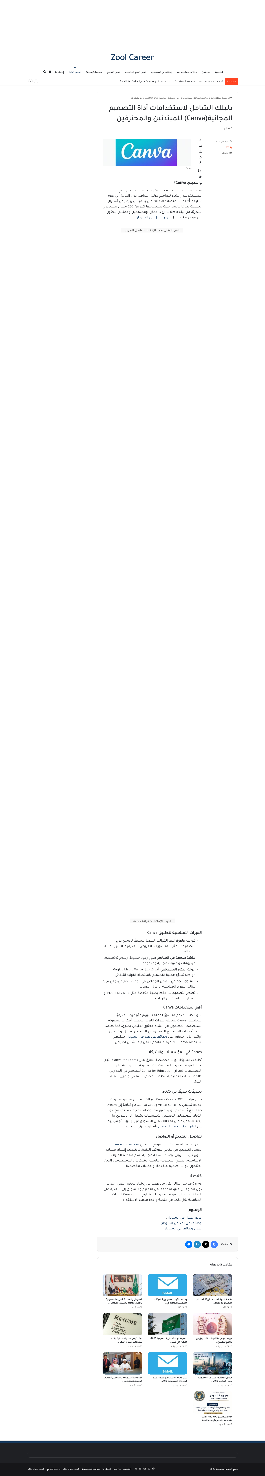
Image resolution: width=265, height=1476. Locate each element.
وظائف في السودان (187, 72)
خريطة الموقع (54, 1469)
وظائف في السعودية (161, 72)
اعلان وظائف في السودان (177, 1127)
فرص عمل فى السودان (153, 218)
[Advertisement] (132, 25)
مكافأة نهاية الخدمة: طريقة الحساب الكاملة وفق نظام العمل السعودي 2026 (186, 81)
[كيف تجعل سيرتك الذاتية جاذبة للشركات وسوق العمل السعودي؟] (122, 1324)
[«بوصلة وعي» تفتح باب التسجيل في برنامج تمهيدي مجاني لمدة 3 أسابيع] (212, 1324)
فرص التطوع (113, 72)
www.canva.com (126, 1145)
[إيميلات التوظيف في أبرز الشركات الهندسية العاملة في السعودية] (167, 1285)
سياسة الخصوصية (91, 1469)
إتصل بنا (59, 72)
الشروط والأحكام (71, 1469)
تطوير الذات (75, 72)
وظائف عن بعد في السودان (146, 1037)
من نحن (206, 72)
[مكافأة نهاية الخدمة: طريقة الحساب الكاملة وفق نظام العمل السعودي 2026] (212, 1285)
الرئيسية (219, 72)
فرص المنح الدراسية (135, 72)
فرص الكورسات (94, 72)
